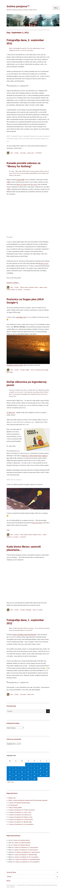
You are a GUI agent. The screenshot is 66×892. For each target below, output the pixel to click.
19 (9, 775)
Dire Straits (34, 184)
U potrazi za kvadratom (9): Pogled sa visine (20, 817)
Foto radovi (23, 153)
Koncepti (22, 370)
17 (40, 772)
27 (16, 779)
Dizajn (21, 534)
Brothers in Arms (43, 263)
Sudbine (27, 370)
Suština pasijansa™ (18, 6)
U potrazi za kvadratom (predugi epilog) (19, 803)
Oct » (12, 782)
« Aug (8, 782)
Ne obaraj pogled (13, 805)
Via (8, 530)
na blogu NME (20, 179)
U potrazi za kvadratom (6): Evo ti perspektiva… (21, 824)
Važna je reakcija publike (15, 807)
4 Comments (38, 153)
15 (28, 772)
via (16, 289)
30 (34, 779)
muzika (45, 287)
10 (40, 768)
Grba (11, 153)
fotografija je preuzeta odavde (15, 365)
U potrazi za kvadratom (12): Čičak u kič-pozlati (21, 810)
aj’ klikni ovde (11, 412)
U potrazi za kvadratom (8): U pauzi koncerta (20, 819)
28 (22, 779)
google (46, 370)
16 (34, 772)
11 (46, 768)
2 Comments (23, 537)
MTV (9, 189)
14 (22, 772)
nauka (34, 609)
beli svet (33, 370)
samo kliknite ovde (21, 317)
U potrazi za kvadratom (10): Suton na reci (19, 814)
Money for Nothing (22, 184)
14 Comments (26, 289)
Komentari (31, 287)
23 (34, 775)
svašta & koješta (11, 289)
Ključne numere (24, 287)
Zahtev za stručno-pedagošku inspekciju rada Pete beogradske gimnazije (27, 800)
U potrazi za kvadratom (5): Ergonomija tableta (27, 859)
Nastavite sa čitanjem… (13, 282)
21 (22, 775)
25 (46, 775)
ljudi (8, 372)
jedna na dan (31, 153)
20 (16, 775)
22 (28, 775)
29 (28, 779)
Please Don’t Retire (37, 523)
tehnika (11, 372)
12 (9, 772)
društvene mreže (40, 370)
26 (9, 779)
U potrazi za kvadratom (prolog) (21, 840)
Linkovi (39, 534)
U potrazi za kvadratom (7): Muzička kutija (20, 822)
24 (40, 775)
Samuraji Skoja (11, 872)
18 (46, 772)
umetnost (9, 537)
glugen (41, 287)
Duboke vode (12, 798)
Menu (56, 8)
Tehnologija (28, 609)
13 (16, 772)
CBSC (9, 182)
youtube (20, 289)
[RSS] (8, 880)
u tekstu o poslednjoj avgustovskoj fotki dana (24, 634)
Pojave (36, 287)
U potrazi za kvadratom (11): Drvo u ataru (19, 812)
